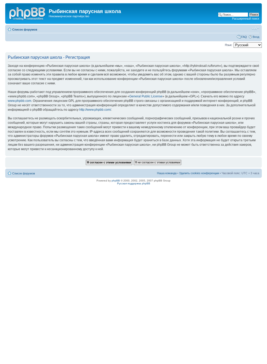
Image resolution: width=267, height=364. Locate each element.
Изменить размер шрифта (255, 28)
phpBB (116, 180)
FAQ (244, 36)
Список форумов (24, 29)
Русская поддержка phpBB (133, 183)
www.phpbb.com (19, 101)
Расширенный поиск (245, 18)
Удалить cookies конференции (199, 173)
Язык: (228, 44)
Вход (256, 36)
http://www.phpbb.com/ (95, 109)
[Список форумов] (28, 12)
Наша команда (167, 173)
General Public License (145, 96)
